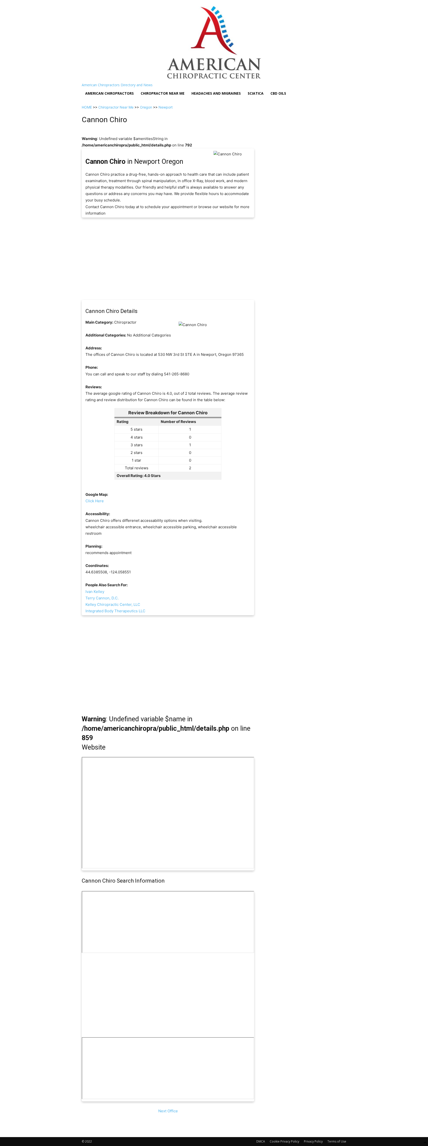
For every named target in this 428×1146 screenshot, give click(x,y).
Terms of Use (336, 1141)
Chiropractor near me (163, 93)
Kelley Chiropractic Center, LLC (112, 604)
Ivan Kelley (94, 591)
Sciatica (256, 93)
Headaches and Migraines (216, 93)
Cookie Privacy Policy (284, 1141)
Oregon (146, 107)
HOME (87, 107)
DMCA (260, 1141)
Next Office (168, 1111)
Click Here (94, 501)
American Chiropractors (109, 93)
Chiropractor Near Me (116, 107)
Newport (166, 107)
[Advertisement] (168, 258)
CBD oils (278, 93)
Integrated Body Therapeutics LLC (115, 611)
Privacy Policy (313, 1141)
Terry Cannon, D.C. (102, 598)
